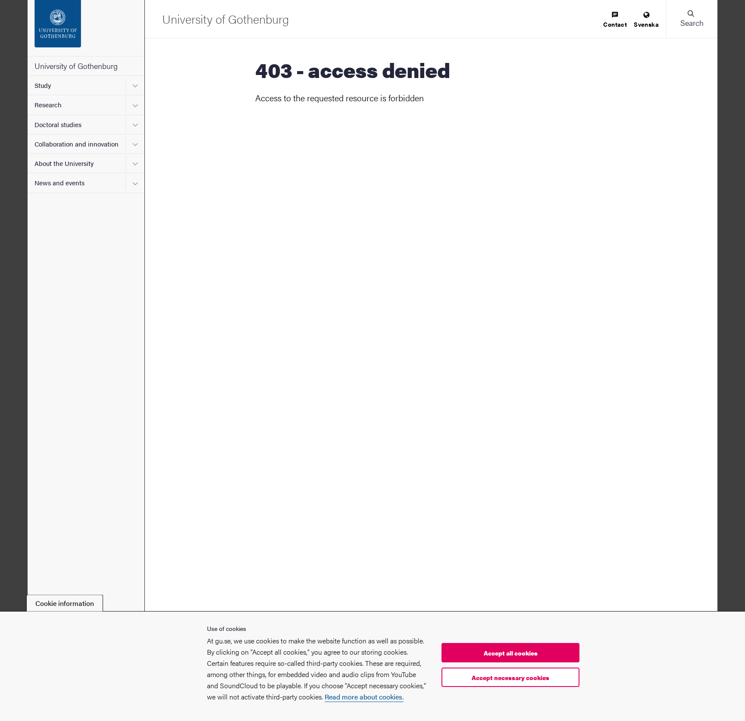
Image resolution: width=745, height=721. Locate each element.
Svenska (646, 24)
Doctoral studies (57, 124)
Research (48, 104)
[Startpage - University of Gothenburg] (86, 28)
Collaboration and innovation (76, 143)
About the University (64, 163)
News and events (59, 182)
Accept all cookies (511, 653)
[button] (691, 19)
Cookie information (64, 603)
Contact (615, 24)
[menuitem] (615, 20)
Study (42, 85)
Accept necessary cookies (510, 677)
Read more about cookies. (364, 697)
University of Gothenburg (76, 65)
